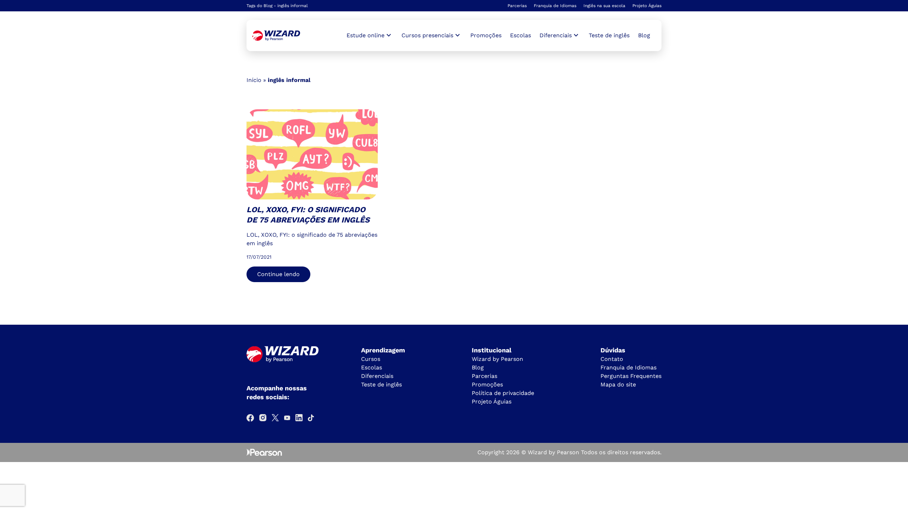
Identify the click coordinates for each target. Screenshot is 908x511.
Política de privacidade (503, 393)
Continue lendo (278, 274)
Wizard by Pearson (497, 359)
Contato (611, 359)
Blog (644, 35)
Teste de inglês (609, 35)
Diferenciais (377, 376)
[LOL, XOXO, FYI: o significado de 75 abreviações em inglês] (276, 35)
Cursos (370, 359)
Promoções (486, 35)
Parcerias (517, 5)
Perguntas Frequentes (630, 376)
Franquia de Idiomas (555, 5)
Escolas (520, 35)
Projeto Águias (646, 5)
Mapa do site (618, 384)
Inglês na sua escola (604, 5)
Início (254, 80)
